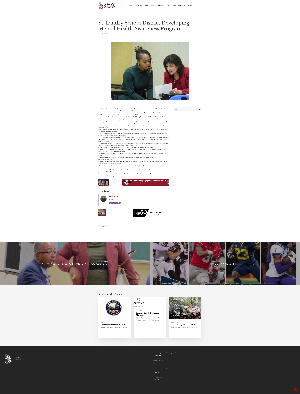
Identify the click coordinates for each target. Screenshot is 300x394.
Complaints (17, 355)
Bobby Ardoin (113, 197)
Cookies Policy (156, 372)
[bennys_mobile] (133, 217)
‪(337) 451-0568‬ (156, 363)
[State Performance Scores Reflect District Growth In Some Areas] (75, 263)
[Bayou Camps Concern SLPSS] (185, 317)
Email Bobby (112, 199)
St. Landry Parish (103, 226)
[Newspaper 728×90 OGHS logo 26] (133, 188)
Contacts (17, 362)
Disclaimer (155, 375)
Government (18, 360)
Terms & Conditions (157, 377)
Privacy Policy (156, 379)
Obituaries (17, 357)
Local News (105, 300)
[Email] (120, 203)
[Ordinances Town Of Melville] (114, 317)
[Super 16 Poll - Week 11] (225, 263)
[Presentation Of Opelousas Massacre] (150, 317)
